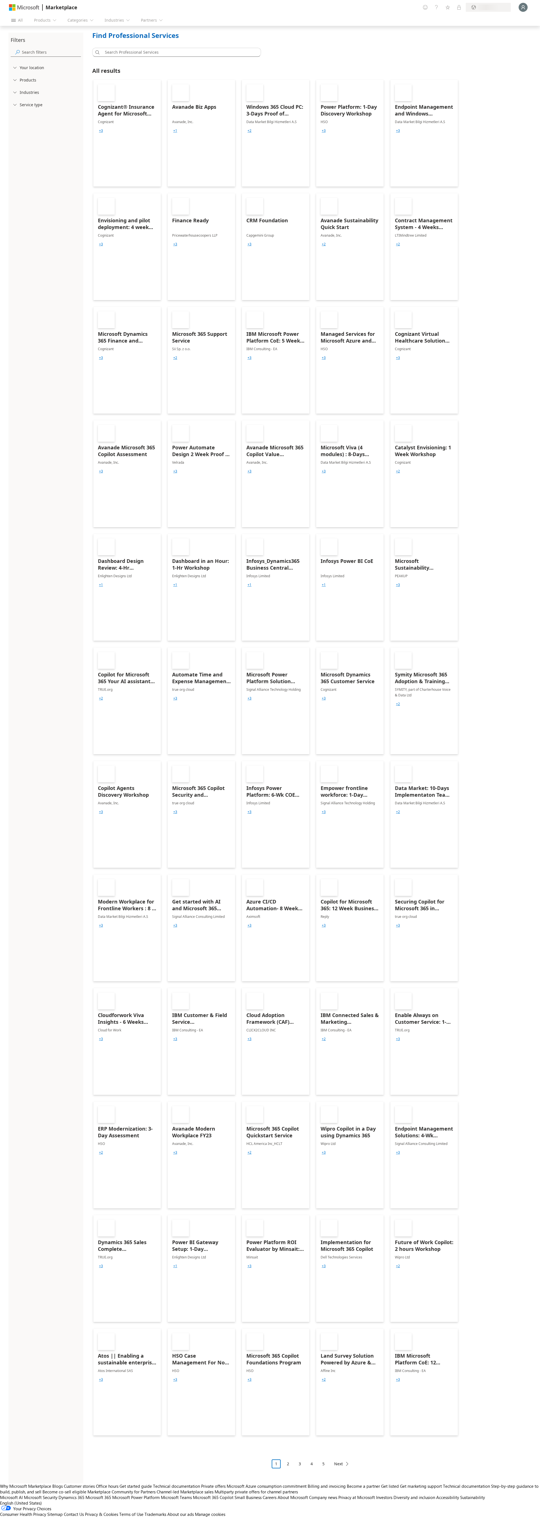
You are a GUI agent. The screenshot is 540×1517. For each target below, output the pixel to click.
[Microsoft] (24, 7)
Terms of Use (131, 1514)
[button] (96, 52)
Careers (269, 1497)
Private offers (213, 1486)
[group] (101, 130)
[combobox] (178, 52)
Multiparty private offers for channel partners (256, 1492)
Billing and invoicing (327, 1486)
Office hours (107, 1486)
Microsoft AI (11, 1497)
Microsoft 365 (98, 1497)
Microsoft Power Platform (136, 1497)
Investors (384, 1497)
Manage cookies (210, 1514)
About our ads (180, 1514)
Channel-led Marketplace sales (185, 1492)
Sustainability (472, 1497)
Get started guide (136, 1486)
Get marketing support (421, 1486)
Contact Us (74, 1514)
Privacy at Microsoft (356, 1497)
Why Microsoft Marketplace (25, 1486)
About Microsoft (293, 1497)
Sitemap (55, 1514)
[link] (127, 133)
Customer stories (79, 1486)
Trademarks (155, 1514)
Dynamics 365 (71, 1497)
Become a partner (363, 1486)
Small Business (248, 1497)
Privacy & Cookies (101, 1514)
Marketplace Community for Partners (121, 1492)
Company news (323, 1497)
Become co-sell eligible (64, 1492)
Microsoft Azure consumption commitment (267, 1486)
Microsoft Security (40, 1497)
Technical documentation (176, 1486)
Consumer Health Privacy (23, 1514)
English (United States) (21, 1503)
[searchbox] (51, 52)
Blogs (57, 1486)
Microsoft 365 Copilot (213, 1497)
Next (338, 1463)
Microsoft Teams (176, 1497)
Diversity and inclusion (414, 1497)
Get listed (390, 1486)
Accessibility (447, 1497)
